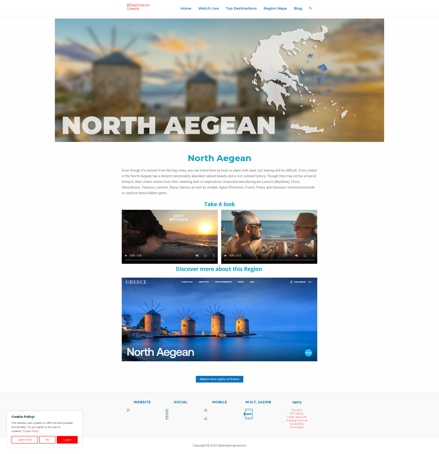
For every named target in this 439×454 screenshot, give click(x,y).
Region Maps (275, 8)
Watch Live (208, 8)
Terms (297, 410)
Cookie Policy (31, 431)
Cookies (297, 423)
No (47, 439)
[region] (44, 429)
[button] (310, 8)
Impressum (297, 417)
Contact (297, 427)
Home (186, 8)
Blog (298, 8)
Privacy (297, 413)
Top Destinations (241, 8)
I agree (67, 439)
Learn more (25, 439)
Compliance (297, 420)
